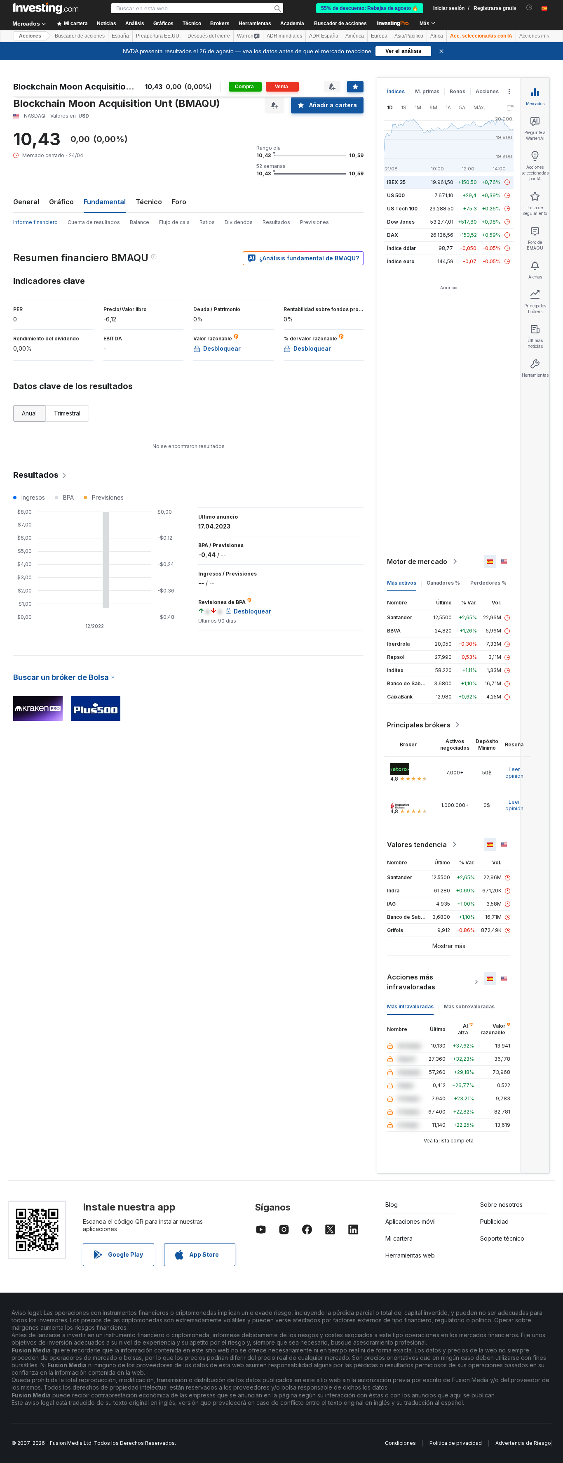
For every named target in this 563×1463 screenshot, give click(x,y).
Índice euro (401, 261)
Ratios (207, 222)
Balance (139, 222)
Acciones (30, 36)
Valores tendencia (417, 844)
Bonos (457, 91)
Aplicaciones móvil (410, 1221)
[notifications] (529, 8)
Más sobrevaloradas (469, 1006)
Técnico (149, 202)
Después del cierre (209, 36)
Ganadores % (443, 583)
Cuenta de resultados (94, 222)
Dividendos (239, 222)
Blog (391, 1204)
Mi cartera (399, 1238)
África (436, 36)
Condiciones (400, 1443)
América (354, 36)
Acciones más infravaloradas (411, 982)
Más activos (401, 583)
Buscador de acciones (340, 23)
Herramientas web (410, 1255)
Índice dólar (401, 248)
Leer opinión (514, 772)
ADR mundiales (284, 36)
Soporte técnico (502, 1238)
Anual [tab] (29, 413)
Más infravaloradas (410, 1006)
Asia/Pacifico (408, 36)
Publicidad (494, 1221)
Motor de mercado (417, 561)
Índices (396, 91)
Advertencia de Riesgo (523, 1443)
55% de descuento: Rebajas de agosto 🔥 (369, 8)
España (120, 36)
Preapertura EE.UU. (158, 36)
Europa (379, 36)
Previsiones (314, 222)
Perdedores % (488, 583)
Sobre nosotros (501, 1204)
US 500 (396, 195)
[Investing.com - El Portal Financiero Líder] (45, 8)
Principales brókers (418, 725)
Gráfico (61, 202)
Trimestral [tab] (67, 413)
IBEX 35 (396, 182)
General (26, 202)
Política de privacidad (455, 1443)
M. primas (427, 91)
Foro (179, 202)
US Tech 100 (402, 208)
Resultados (276, 222)
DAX (392, 235)
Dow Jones (401, 222)
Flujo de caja (174, 222)
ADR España (323, 36)
